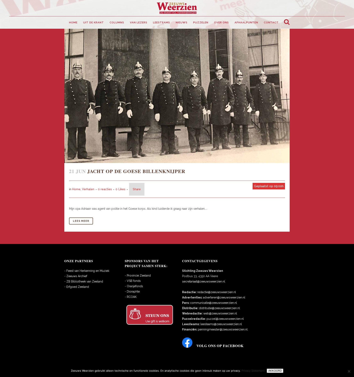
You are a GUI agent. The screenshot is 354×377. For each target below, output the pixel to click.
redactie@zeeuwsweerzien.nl (216, 292)
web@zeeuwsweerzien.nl (220, 313)
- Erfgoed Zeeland (76, 286)
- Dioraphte (132, 291)
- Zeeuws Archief (75, 276)
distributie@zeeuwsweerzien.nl (219, 308)
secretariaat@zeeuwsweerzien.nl (203, 281)
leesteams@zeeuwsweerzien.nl (221, 324)
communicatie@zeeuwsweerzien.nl (213, 302)
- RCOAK (131, 296)
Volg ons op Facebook (220, 345)
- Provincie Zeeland (138, 275)
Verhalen (88, 189)
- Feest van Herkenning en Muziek (86, 270)
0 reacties (105, 189)
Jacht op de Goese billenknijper (136, 171)
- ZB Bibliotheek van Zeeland (83, 281)
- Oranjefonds (134, 286)
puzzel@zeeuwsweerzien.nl (225, 318)
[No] (349, 371)
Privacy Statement (253, 370)
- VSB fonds (133, 280)
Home (76, 189)
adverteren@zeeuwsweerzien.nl (224, 297)
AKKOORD (275, 370)
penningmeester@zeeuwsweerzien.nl (223, 329)
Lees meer (81, 221)
